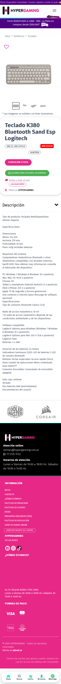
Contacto (9, 494)
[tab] (30, 204)
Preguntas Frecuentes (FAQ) (18, 516)
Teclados (32, 36)
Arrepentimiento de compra (19, 530)
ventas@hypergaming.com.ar (21, 450)
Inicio (7, 36)
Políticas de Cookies (15, 507)
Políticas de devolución (17, 520)
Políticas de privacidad (16, 503)
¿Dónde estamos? (13, 499)
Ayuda (7, 512)
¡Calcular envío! (18, 184)
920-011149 (19, 146)
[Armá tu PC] (53, 17)
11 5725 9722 (13, 454)
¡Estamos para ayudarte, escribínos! (28, 173)
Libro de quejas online (16, 525)
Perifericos (19, 36)
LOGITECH (34, 152)
